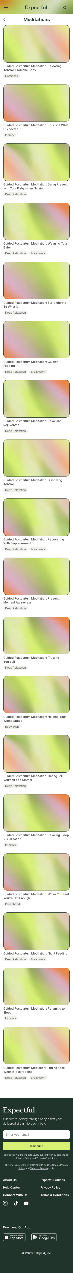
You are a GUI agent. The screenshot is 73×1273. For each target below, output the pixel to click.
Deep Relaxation (15, 194)
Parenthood (12, 904)
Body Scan (12, 726)
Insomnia (10, 845)
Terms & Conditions (46, 1158)
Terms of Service (39, 1168)
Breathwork (38, 253)
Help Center (11, 1187)
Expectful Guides (52, 1180)
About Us (10, 1180)
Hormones (11, 76)
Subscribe (36, 1146)
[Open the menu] (1, 3)
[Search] (65, 8)
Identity (9, 135)
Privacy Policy (23, 1158)
